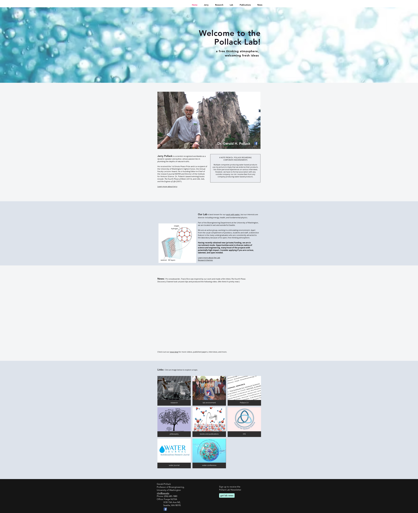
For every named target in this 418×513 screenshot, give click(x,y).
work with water (233, 214)
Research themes (205, 260)
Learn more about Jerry (167, 186)
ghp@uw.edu (163, 493)
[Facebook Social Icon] (256, 143)
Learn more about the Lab (209, 257)
